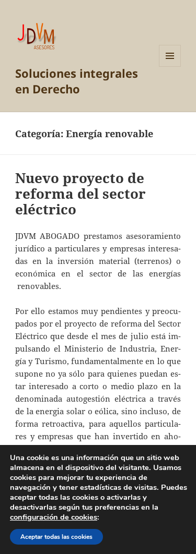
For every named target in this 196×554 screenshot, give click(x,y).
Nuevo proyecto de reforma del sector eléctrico (80, 193)
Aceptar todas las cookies (56, 537)
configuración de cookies (53, 517)
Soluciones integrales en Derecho (76, 81)
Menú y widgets (170, 66)
